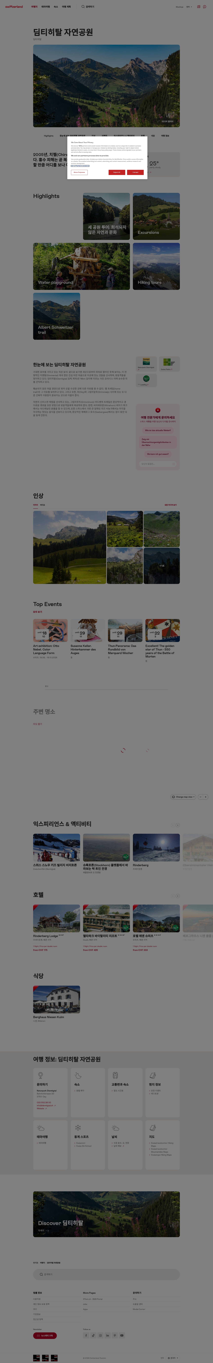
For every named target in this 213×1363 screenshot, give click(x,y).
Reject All (116, 172)
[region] (107, 157)
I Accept (135, 172)
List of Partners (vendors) (80, 166)
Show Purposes (79, 172)
